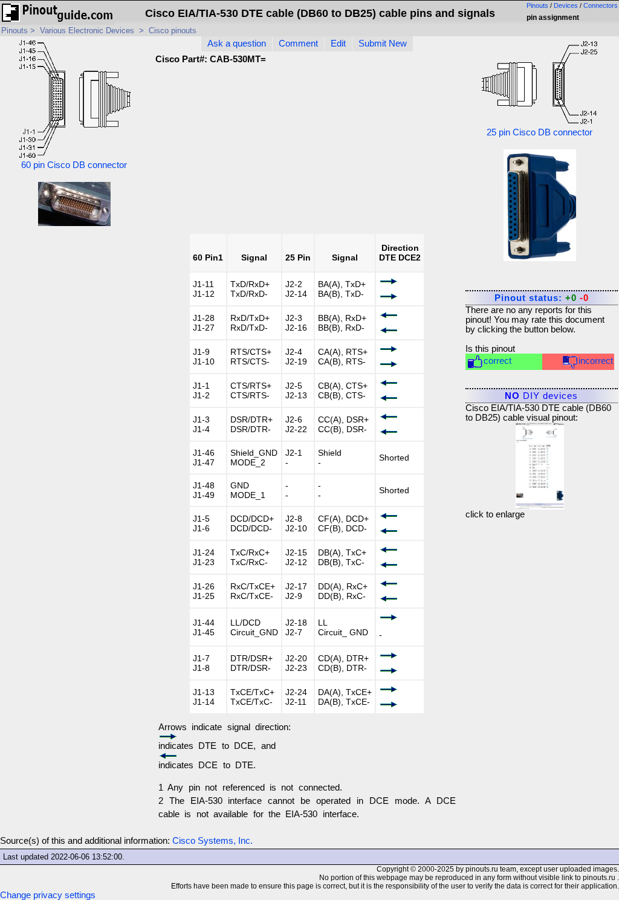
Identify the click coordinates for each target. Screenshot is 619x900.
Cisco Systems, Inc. (212, 841)
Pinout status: (541, 298)
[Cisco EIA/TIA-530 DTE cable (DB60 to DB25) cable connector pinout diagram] (540, 463)
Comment (298, 43)
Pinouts (537, 5)
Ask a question (236, 43)
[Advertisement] (361, 152)
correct (497, 361)
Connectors (600, 5)
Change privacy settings (48, 895)
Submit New (382, 43)
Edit (338, 43)
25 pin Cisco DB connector (539, 132)
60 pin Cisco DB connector (74, 165)
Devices (566, 5)
